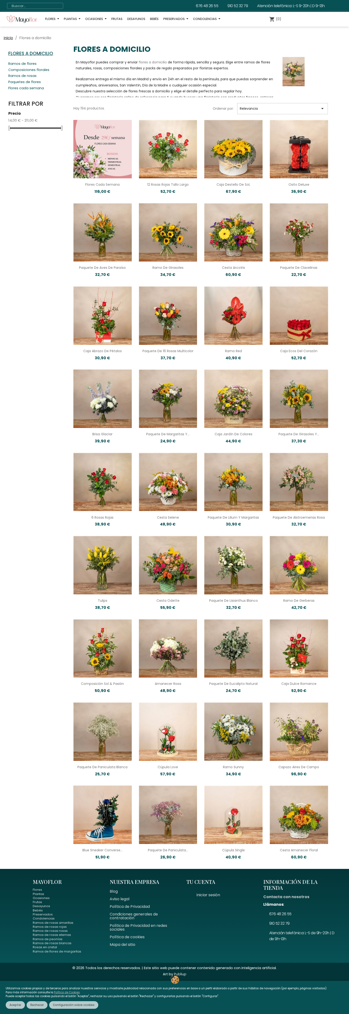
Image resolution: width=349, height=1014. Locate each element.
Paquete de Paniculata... (168, 850)
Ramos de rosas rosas (50, 931)
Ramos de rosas (22, 76)
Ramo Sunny (233, 767)
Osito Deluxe (298, 184)
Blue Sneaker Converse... (102, 850)
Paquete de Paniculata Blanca (102, 767)
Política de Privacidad (130, 906)
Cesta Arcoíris (233, 267)
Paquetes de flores (24, 82)
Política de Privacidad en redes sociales (138, 927)
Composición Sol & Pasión (102, 683)
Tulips (102, 600)
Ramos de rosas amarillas (53, 923)
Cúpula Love (168, 767)
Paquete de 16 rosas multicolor (167, 351)
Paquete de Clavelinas (298, 267)
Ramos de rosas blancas (52, 943)
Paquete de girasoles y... (298, 434)
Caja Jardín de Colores (233, 434)
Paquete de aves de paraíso (102, 267)
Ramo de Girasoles (168, 267)
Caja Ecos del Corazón (298, 351)
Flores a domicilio (30, 53)
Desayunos (41, 906)
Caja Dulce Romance (298, 683)
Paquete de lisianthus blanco (233, 600)
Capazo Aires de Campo (298, 767)
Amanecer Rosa (168, 683)
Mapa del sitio (122, 944)
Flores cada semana (26, 88)
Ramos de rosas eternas (52, 935)
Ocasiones (41, 898)
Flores (37, 890)
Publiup (180, 974)
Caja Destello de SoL (233, 184)
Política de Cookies (67, 992)
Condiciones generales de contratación (134, 916)
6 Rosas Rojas (102, 517)
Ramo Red (233, 351)
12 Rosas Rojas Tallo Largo (168, 184)
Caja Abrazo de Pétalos (102, 351)
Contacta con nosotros (286, 897)
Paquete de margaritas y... (167, 434)
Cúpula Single (233, 850)
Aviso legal (119, 899)
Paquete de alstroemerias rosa (299, 517)
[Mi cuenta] (296, 19)
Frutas (37, 902)
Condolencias (44, 918)
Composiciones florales (28, 70)
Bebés (38, 910)
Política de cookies (127, 937)
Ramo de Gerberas (299, 600)
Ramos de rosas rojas (50, 927)
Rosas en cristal (45, 947)
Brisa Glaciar (102, 434)
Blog (114, 891)
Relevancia (282, 108)
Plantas (38, 894)
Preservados (43, 914)
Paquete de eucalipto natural (233, 683)
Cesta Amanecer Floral (299, 850)
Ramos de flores (22, 64)
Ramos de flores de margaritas (57, 951)
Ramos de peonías (47, 939)
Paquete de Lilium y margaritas (233, 517)
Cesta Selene (168, 517)
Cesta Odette (167, 600)
